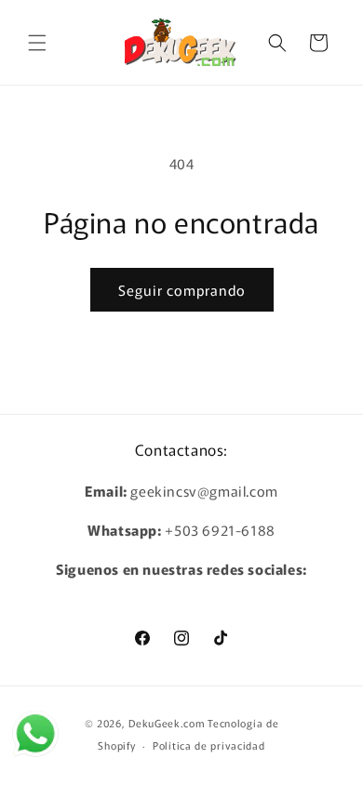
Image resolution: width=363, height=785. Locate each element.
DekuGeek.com (166, 722)
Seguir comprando (182, 289)
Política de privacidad (208, 745)
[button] (37, 42)
